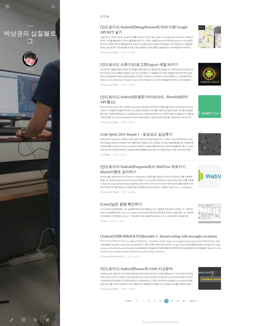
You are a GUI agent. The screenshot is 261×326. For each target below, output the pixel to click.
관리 (48, 320)
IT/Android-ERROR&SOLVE (112, 256)
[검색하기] (53, 6)
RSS (36, 320)
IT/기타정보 (105, 155)
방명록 (24, 320)
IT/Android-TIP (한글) (109, 52)
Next (192, 301)
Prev (129, 301)
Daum (160, 322)
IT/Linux (104, 221)
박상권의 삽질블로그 (30, 37)
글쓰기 (12, 320)
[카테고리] (7, 6)
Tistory (175, 322)
